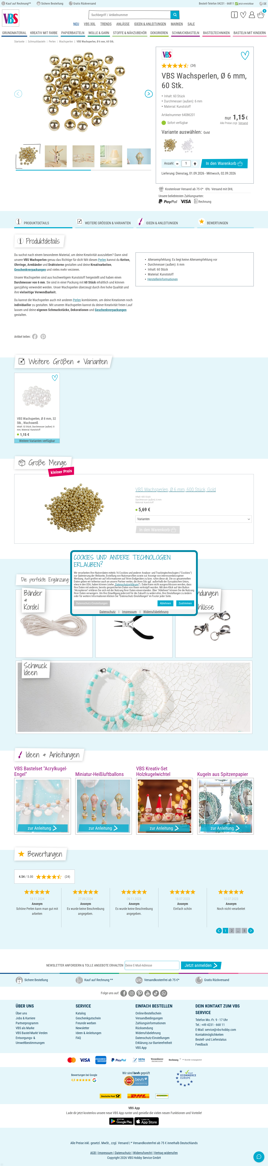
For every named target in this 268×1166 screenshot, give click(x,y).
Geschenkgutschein (88, 1018)
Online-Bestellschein (148, 1013)
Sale (191, 24)
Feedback (201, 1044)
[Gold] (170, 145)
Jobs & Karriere (25, 1018)
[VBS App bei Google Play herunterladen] (121, 1121)
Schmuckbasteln (36, 41)
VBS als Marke (25, 1028)
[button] (18, 94)
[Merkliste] (243, 14)
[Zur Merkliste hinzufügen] (245, 55)
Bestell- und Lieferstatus (210, 1039)
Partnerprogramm (27, 1023)
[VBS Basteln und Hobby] (10, 18)
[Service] (234, 14)
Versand (243, 123)
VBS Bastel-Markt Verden (32, 1033)
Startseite (19, 41)
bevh (136, 1073)
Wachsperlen (66, 41)
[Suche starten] (175, 14)
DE (265, 3)
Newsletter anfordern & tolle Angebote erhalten (84, 965)
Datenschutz (108, 611)
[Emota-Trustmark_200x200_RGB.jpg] (186, 1078)
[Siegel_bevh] (136, 1080)
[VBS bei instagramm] (131, 993)
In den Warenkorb (221, 163)
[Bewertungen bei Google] (84, 1078)
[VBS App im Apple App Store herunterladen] (146, 1121)
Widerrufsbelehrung (148, 1033)
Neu (76, 24)
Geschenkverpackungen (30, 269)
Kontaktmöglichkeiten (209, 1034)
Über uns (21, 1013)
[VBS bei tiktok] (155, 993)
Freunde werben (86, 1023)
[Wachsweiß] (187, 145)
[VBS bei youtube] (147, 993)
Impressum (129, 611)
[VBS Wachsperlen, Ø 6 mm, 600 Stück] (74, 509)
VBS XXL (90, 24)
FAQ (78, 1038)
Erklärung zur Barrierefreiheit (153, 1043)
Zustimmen (185, 603)
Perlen (52, 41)
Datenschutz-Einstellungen (152, 1038)
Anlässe (122, 24)
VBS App (141, 1048)
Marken (177, 24)
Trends (106, 24)
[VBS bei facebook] (123, 993)
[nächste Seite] (251, 931)
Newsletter (82, 1028)
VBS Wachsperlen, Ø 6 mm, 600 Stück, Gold (175, 489)
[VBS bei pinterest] (139, 993)
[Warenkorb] (260, 14)
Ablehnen (165, 603)
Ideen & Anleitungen (150, 24)
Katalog (81, 1013)
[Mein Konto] (252, 14)
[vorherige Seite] (219, 931)
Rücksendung (144, 1028)
